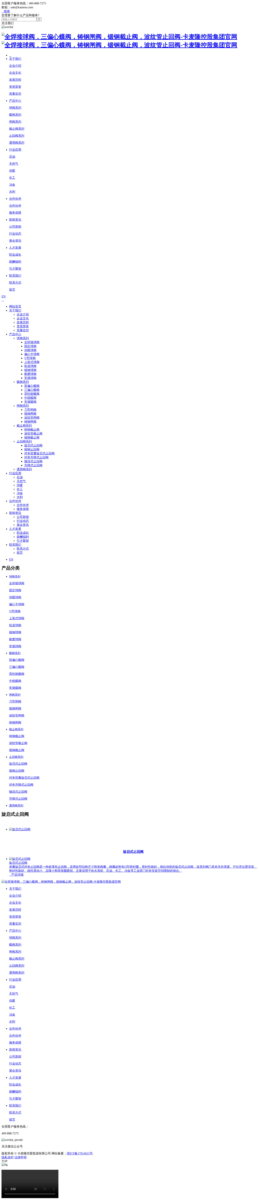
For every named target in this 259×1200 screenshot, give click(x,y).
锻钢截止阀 (31, 437)
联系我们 (15, 275)
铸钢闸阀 (30, 421)
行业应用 (15, 149)
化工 (12, 177)
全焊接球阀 (31, 342)
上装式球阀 (31, 362)
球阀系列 (15, 107)
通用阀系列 (16, 142)
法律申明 (20, 1157)
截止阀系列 (16, 128)
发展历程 (15, 79)
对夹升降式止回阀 (36, 457)
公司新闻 (15, 226)
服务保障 (15, 212)
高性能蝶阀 (31, 393)
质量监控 (15, 93)
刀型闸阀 (30, 409)
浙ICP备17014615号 (80, 1153)
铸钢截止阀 (31, 429)
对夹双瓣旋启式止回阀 (39, 453)
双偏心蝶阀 (31, 385)
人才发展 (15, 247)
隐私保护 (8, 1157)
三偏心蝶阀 (31, 389)
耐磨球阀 (30, 374)
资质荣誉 (15, 86)
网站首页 (15, 306)
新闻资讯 (15, 219)
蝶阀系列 (15, 114)
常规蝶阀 (30, 401)
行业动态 (15, 233)
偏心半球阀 (31, 354)
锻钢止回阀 (31, 449)
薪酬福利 (15, 261)
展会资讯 (15, 240)
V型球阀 (30, 358)
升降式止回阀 (33, 465)
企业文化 (15, 72)
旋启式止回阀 (33, 445)
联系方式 (15, 282)
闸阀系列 (15, 121)
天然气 (13, 163)
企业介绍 (15, 65)
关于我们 (15, 58)
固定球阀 (30, 346)
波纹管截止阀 (33, 433)
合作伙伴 (15, 198)
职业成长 (15, 254)
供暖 (12, 170)
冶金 (12, 184)
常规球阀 (30, 378)
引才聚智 (15, 268)
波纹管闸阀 (31, 417)
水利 (12, 191)
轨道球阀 (30, 366)
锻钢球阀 (30, 370)
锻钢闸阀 (30, 413)
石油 (12, 156)
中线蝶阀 (30, 397)
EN (4, 296)
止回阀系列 (16, 135)
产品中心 (15, 100)
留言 (12, 289)
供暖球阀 (30, 350)
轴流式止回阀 (33, 461)
